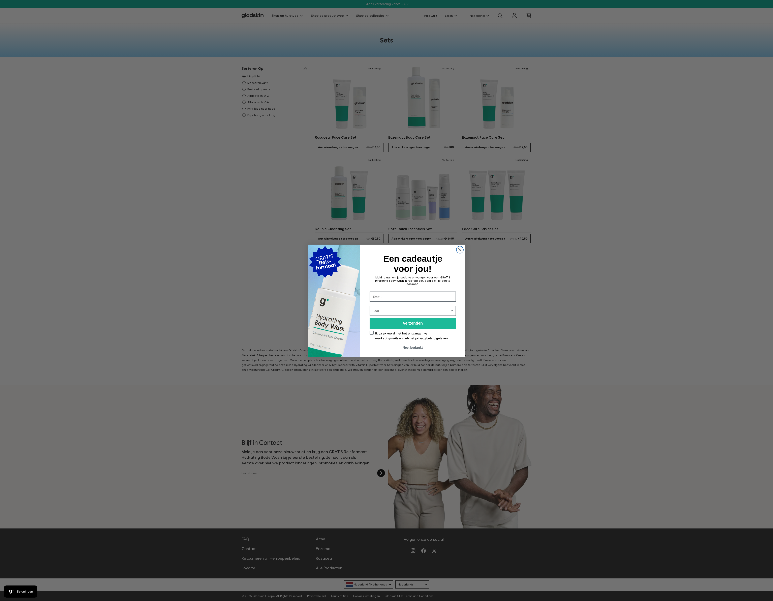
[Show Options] (452, 311)
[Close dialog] (459, 249)
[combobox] (411, 311)
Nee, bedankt (413, 347)
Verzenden (413, 323)
